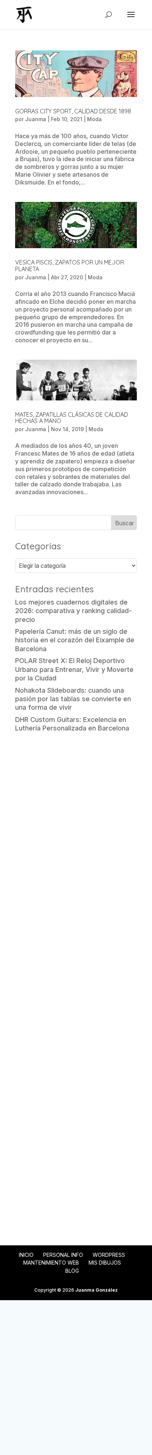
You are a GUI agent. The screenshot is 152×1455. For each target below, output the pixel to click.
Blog (72, 1271)
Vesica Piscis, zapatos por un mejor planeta (69, 266)
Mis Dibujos (105, 1262)
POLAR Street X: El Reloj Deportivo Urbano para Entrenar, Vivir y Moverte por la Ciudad (74, 669)
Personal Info (63, 1255)
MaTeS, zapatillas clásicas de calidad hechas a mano (71, 418)
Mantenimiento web (51, 1262)
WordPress (109, 1255)
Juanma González (96, 1290)
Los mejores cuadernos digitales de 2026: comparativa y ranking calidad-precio (73, 610)
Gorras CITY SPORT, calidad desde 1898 (73, 111)
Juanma (35, 119)
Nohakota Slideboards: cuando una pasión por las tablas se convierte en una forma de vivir (73, 699)
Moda (94, 119)
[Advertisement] (76, 820)
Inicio (26, 1255)
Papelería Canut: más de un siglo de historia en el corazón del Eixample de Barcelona (74, 640)
